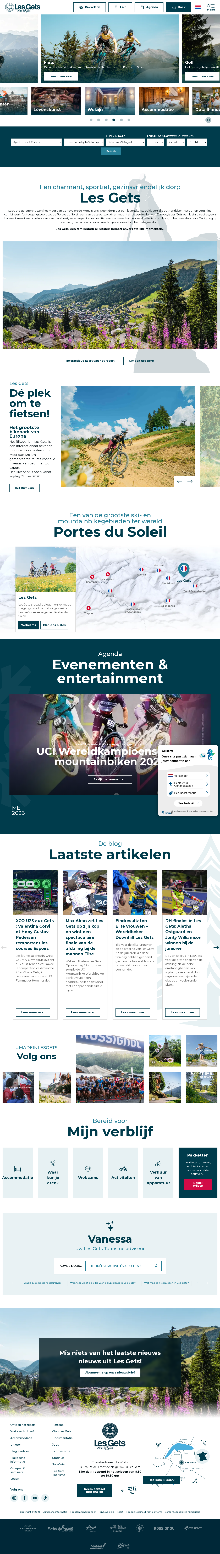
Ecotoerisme (61, 1451)
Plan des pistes (54, 625)
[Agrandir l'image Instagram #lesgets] (18, 1087)
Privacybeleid (106, 1511)
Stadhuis (58, 1458)
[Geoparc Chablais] (91, 1528)
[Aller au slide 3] (106, 120)
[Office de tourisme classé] (118, 1528)
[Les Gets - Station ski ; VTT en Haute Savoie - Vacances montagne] (22, 8)
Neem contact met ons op (94, 1490)
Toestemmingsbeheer (83, 1511)
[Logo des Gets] (110, 1436)
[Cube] (193, 1528)
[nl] (198, 7)
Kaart (120, 1511)
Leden (14, 1478)
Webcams (28, 625)
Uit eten (15, 1444)
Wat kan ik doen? (22, 1431)
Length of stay (157, 136)
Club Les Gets (62, 1431)
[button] (198, 7)
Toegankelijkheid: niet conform (144, 1511)
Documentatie (62, 1438)
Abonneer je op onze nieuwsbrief (110, 1372)
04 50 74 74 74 (132, 1490)
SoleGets (58, 1464)
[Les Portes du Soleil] (60, 1528)
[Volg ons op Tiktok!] (45, 1498)
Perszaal (58, 1424)
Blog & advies (19, 1451)
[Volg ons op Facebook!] (24, 1498)
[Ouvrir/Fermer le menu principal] (213, 7)
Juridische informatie (55, 1511)
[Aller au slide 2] (98, 120)
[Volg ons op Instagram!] (14, 1498)
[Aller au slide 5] (121, 120)
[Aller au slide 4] (113, 120)
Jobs (55, 1444)
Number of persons (180, 135)
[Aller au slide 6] (129, 120)
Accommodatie (21, 1438)
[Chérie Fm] (123, 1546)
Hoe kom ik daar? (161, 1480)
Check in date (115, 136)
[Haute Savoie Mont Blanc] (27, 1528)
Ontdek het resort (22, 1424)
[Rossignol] (164, 1528)
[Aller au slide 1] (91, 120)
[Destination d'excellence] (140, 1528)
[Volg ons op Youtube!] (35, 1498)
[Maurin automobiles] (98, 1546)
